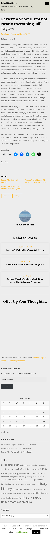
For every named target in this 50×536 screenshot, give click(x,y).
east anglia (15, 473)
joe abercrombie (28, 480)
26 (10, 426)
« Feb (3, 432)
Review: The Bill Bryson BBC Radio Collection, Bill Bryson (35, 181)
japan (19, 479)
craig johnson (35, 469)
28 (24, 426)
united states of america (16, 502)
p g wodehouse (40, 489)
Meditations (9, 3)
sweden (3, 498)
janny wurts (11, 480)
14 (24, 417)
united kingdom (32, 497)
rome (14, 493)
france (10, 477)
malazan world (30, 484)
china (28, 469)
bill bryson (17, 196)
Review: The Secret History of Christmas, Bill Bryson (11, 187)
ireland (3, 480)
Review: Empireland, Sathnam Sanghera (25, 264)
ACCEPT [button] (36, 532)
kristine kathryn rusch (10, 484)
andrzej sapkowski (37, 465)
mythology (15, 489)
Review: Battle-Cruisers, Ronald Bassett (16, 448)
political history (6, 493)
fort (6, 477)
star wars (45, 493)
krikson (6, 34)
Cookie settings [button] (22, 532)
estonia (37, 473)
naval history (25, 489)
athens (45, 465)
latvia (23, 484)
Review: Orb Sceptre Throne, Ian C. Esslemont (18, 445)
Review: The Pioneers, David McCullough (16, 452)
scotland (37, 493)
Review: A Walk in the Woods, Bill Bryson (25, 250)
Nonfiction (6, 196)
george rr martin (19, 477)
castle (22, 469)
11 (3, 417)
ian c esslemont (39, 477)
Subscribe (7, 387)
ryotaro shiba (27, 493)
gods (32, 477)
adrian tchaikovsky (10, 464)
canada (15, 469)
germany (28, 477)
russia (19, 493)
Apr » (8, 432)
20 (17, 421)
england (26, 473)
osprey (32, 489)
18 (3, 421)
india (45, 477)
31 (44, 426)
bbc (2, 469)
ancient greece (25, 465)
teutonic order (12, 498)
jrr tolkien (38, 479)
